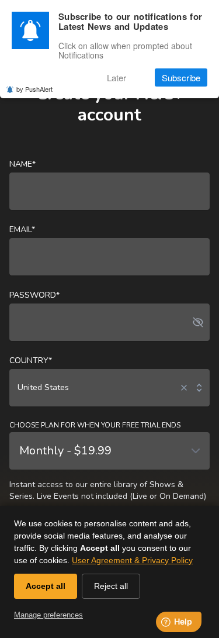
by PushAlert (34, 89)
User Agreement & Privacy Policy (132, 560)
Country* (30, 360)
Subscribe (181, 77)
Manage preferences (48, 615)
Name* (22, 164)
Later (116, 77)
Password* (34, 295)
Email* (22, 229)
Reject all (111, 586)
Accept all (45, 586)
